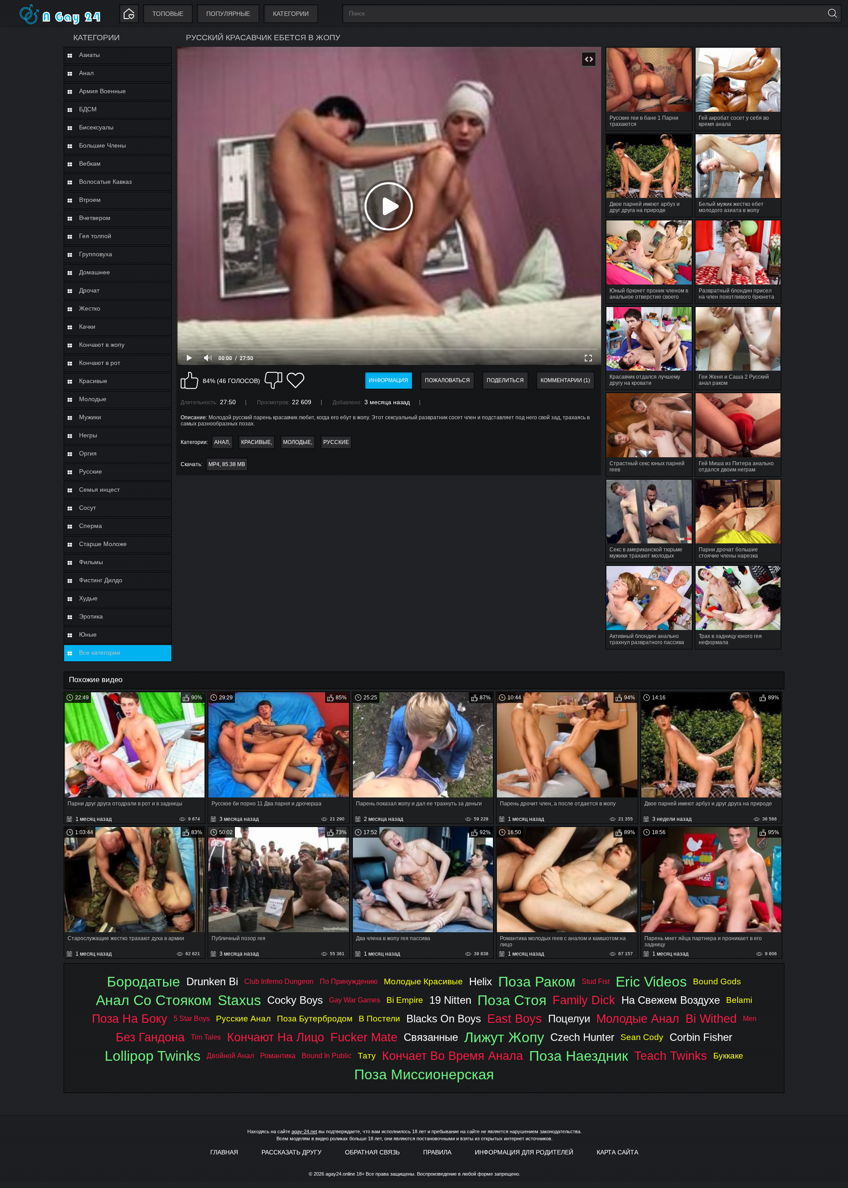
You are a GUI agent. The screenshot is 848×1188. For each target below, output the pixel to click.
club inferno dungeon (279, 981)
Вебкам (90, 163)
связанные (431, 1037)
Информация (388, 380)
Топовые (167, 13)
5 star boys (192, 1018)
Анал (86, 72)
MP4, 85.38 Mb (226, 464)
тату (367, 1055)
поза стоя (511, 1000)
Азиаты (89, 54)
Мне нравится (189, 380)
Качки (87, 326)
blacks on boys (443, 1019)
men (750, 1018)
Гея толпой (95, 235)
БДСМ (88, 109)
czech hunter (582, 1037)
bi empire (404, 1000)
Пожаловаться (447, 380)
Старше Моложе (103, 543)
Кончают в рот (99, 362)
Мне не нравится (273, 380)
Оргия (88, 453)
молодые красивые (423, 981)
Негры (88, 435)
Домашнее (94, 272)
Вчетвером (94, 217)
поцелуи (569, 1019)
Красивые (93, 380)
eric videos (651, 982)
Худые (88, 598)
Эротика (91, 616)
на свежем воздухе (670, 1000)
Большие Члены (102, 145)
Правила (437, 1152)
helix (480, 981)
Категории (291, 13)
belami (739, 1000)
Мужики (90, 417)
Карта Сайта (617, 1152)
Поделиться (505, 380)
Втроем (90, 199)
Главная (224, 1152)
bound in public (327, 1055)
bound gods (717, 981)
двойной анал (230, 1055)
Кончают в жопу (102, 344)
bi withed (711, 1018)
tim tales (206, 1037)
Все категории (99, 652)
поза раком (536, 982)
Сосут (87, 507)
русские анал (243, 1018)
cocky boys (295, 1000)
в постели (379, 1018)
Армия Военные (102, 91)
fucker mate (364, 1037)
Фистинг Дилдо (100, 580)
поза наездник (578, 1056)
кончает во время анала (452, 1056)
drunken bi (212, 981)
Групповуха (95, 254)
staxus (239, 1000)
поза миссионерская (424, 1074)
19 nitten (450, 1000)
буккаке (728, 1055)
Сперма (90, 525)
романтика (277, 1055)
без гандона (150, 1037)
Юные (88, 634)
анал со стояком (154, 1000)
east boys (514, 1018)
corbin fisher (701, 1037)
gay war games (354, 1000)
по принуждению (349, 981)
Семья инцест (99, 489)
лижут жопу (504, 1037)
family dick (584, 1000)
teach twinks (670, 1056)
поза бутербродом (314, 1018)
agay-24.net (304, 1131)
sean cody (642, 1037)
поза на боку (129, 1018)
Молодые (92, 398)
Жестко (89, 308)
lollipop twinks (153, 1056)
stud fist (596, 981)
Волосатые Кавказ (105, 181)
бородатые (143, 982)
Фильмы (91, 562)
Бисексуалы (96, 127)
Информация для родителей (524, 1152)
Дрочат (89, 290)
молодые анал (637, 1018)
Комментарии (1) (565, 380)
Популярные (228, 13)
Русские (90, 471)
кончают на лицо (275, 1037)
